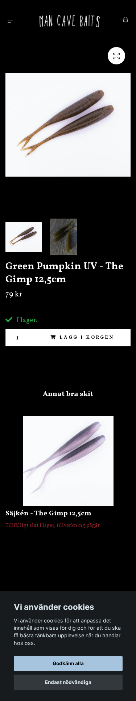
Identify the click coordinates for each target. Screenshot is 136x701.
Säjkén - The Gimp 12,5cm (48, 513)
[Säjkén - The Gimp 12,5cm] (68, 461)
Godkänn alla (68, 663)
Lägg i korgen (87, 337)
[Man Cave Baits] (69, 21)
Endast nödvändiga (68, 682)
